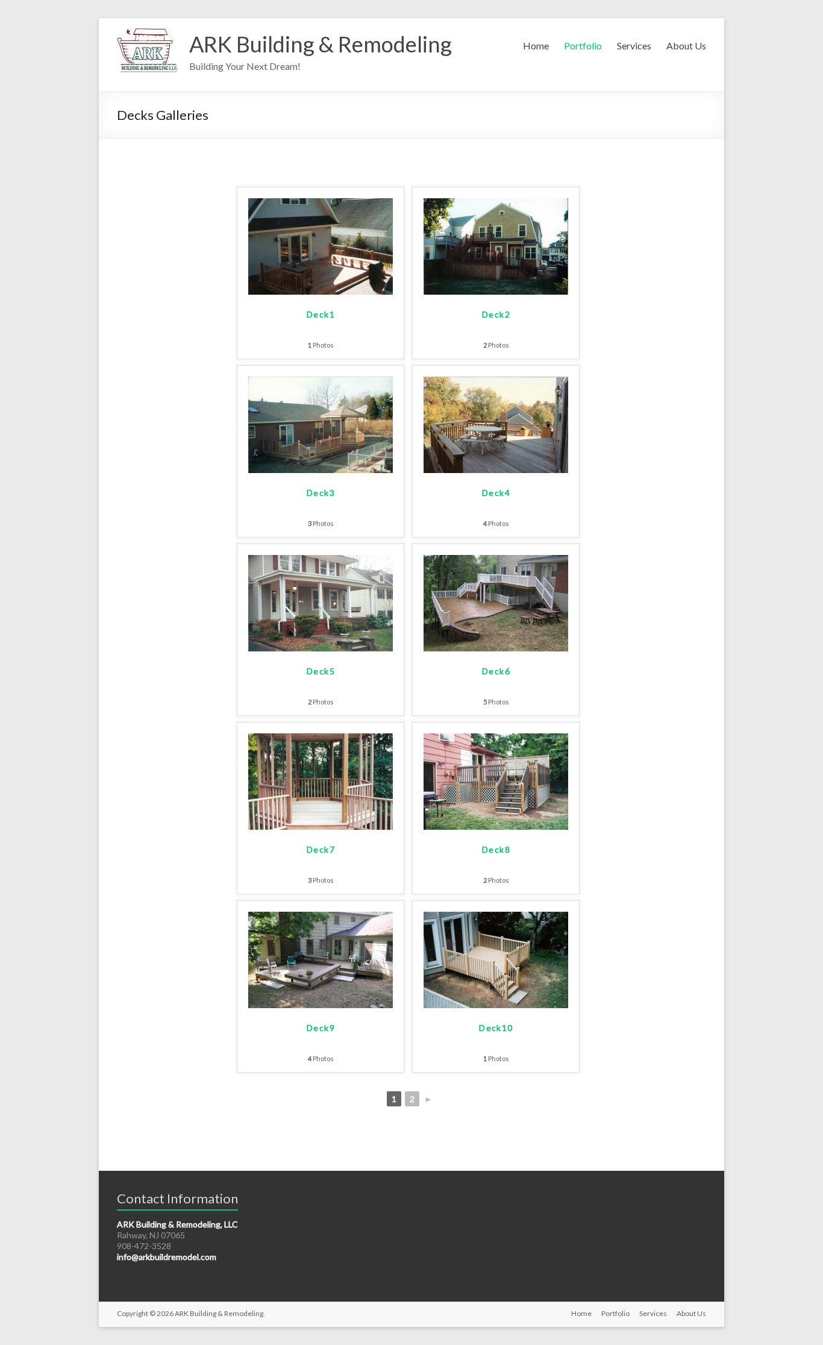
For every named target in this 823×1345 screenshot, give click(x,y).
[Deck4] (496, 382)
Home (536, 45)
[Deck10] (496, 917)
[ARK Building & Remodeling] (147, 33)
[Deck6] (496, 560)
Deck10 (496, 1028)
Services (634, 45)
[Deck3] (320, 382)
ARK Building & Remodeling (320, 44)
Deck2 (496, 314)
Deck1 (321, 314)
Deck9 (321, 1028)
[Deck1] (320, 204)
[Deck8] (496, 739)
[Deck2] (496, 204)
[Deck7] (320, 739)
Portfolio (583, 45)
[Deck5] (320, 560)
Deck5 (321, 671)
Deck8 (496, 849)
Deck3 (321, 493)
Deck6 (496, 671)
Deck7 (321, 849)
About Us (686, 45)
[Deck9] (320, 917)
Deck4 (496, 493)
